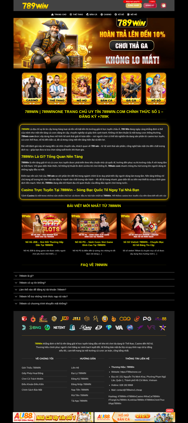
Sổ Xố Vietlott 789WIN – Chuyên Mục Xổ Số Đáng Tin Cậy (143, 243)
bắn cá (93, 14)
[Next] (167, 237)
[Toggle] (16, 276)
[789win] (35, 5)
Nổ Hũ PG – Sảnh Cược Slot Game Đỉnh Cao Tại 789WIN (94, 243)
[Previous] (21, 237)
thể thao (78, 14)
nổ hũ (134, 14)
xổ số (121, 14)
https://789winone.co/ (130, 372)
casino (107, 14)
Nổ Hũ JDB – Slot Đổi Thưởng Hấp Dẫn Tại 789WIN (44, 243)
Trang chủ (60, 14)
